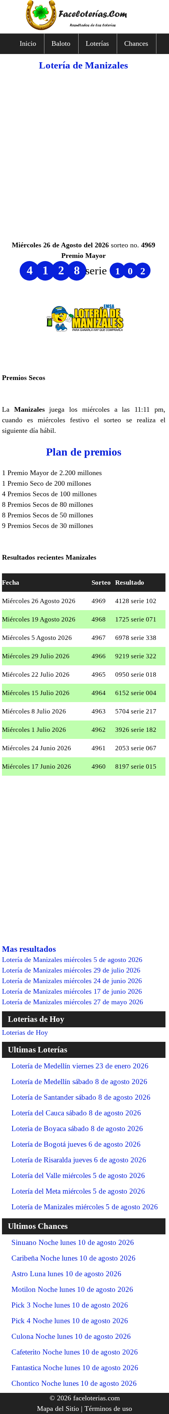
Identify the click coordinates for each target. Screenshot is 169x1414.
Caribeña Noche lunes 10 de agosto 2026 (73, 1258)
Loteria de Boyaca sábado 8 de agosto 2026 (77, 1128)
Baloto (60, 43)
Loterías (97, 43)
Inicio (28, 43)
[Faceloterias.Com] (84, 28)
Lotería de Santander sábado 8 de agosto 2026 (81, 1097)
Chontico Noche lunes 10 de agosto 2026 (74, 1383)
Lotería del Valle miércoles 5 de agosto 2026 (78, 1175)
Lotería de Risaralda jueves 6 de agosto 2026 (78, 1160)
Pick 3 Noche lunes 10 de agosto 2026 (69, 1305)
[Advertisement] (84, 156)
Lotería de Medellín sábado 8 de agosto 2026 (79, 1081)
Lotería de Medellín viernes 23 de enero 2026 (80, 1066)
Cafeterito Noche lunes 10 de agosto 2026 (74, 1352)
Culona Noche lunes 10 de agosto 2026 (71, 1336)
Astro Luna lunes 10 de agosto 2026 (66, 1274)
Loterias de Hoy (25, 1032)
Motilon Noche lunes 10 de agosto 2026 (72, 1289)
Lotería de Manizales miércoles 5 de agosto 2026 (84, 1207)
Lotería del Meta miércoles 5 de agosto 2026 (78, 1191)
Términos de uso (108, 1408)
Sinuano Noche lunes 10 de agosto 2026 (72, 1242)
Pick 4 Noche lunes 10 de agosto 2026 (69, 1321)
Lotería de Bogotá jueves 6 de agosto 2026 (76, 1144)
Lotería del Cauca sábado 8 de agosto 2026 (76, 1113)
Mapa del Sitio (58, 1408)
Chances (136, 43)
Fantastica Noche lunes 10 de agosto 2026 (74, 1368)
